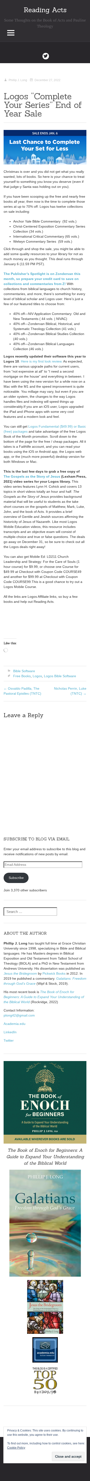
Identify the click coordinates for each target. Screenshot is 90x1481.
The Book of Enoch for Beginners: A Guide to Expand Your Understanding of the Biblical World (44, 997)
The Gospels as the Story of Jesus (32, 476)
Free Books (22, 676)
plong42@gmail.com (19, 1015)
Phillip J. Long (18, 80)
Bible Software (24, 671)
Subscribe (16, 878)
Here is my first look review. (41, 361)
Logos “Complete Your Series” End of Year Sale (43, 105)
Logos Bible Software (60, 676)
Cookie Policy (16, 1447)
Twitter (9, 1040)
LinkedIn (10, 1032)
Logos (37, 676)
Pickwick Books (54, 973)
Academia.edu (14, 1024)
